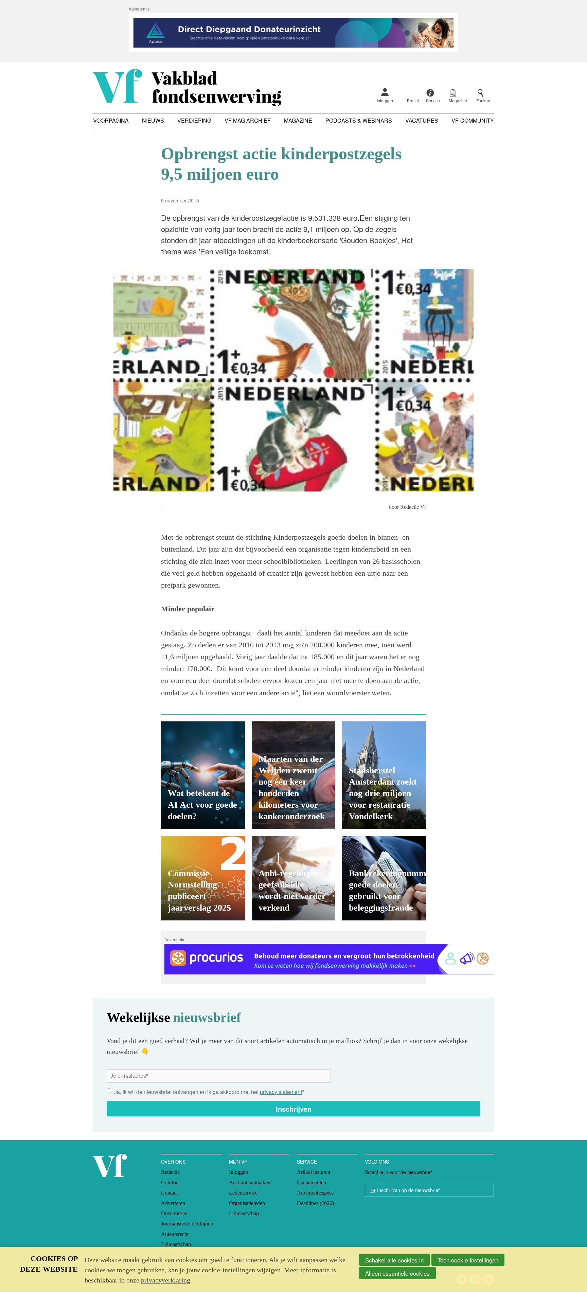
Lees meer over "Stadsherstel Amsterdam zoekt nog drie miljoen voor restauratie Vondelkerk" (384, 775)
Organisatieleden (247, 1203)
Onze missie (174, 1213)
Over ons (173, 1161)
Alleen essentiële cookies (397, 1273)
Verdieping (194, 120)
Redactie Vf (413, 507)
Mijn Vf (238, 1161)
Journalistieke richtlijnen (187, 1223)
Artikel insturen (313, 1172)
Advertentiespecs (315, 1193)
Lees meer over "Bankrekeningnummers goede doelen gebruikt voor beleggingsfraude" (384, 878)
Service (307, 1161)
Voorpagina (111, 120)
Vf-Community (472, 120)
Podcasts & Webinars (358, 120)
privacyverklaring (165, 1280)
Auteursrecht (175, 1234)
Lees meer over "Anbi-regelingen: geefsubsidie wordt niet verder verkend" (294, 878)
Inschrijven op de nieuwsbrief (408, 1190)
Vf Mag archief (248, 120)
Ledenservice (243, 1193)
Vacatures (421, 120)
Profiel (413, 100)
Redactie (170, 1172)
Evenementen (311, 1182)
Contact (169, 1193)
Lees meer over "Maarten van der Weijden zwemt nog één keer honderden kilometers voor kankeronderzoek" (294, 775)
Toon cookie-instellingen (468, 1260)
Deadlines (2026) (315, 1203)
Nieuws (153, 120)
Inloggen (385, 100)
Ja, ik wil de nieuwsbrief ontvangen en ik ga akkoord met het (209, 1092)
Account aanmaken (249, 1182)
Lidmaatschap (176, 1244)
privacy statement (281, 1092)
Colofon (170, 1182)
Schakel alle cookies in (394, 1260)
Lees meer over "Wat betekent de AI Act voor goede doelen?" (203, 775)
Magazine (298, 120)
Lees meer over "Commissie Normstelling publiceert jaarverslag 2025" (203, 878)
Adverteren (173, 1203)
